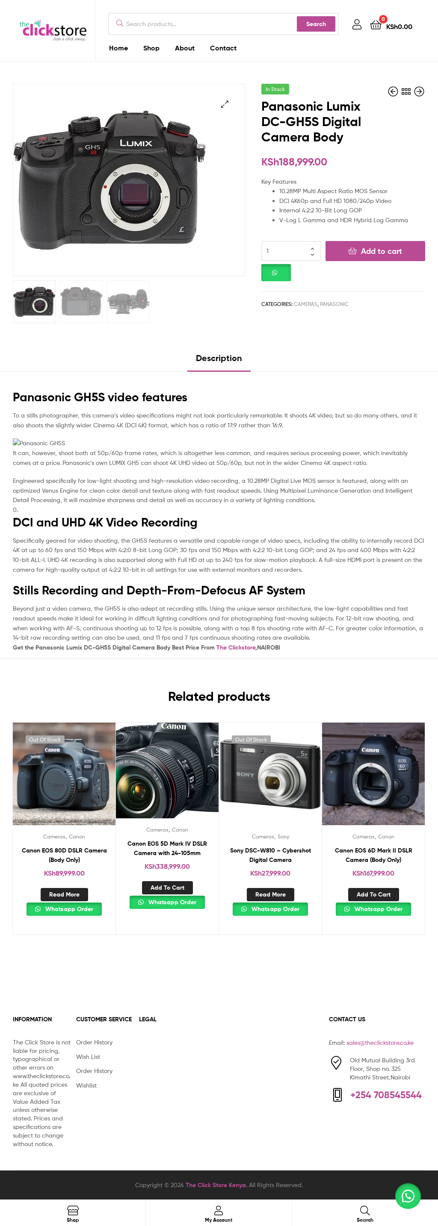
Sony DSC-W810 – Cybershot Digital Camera (270, 855)
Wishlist (86, 1085)
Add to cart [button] (167, 887)
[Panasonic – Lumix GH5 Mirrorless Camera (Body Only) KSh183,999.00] (394, 92)
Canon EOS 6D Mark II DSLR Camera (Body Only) (373, 855)
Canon (77, 836)
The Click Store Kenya (216, 1185)
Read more (64, 894)
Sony (283, 836)
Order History (94, 1042)
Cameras (305, 304)
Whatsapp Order (68, 909)
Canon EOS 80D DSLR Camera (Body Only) (64, 855)
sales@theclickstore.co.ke (380, 1042)
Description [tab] (219, 358)
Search (316, 24)
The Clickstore (235, 647)
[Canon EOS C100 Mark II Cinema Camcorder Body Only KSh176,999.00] (419, 92)
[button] (224, 104)
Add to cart (381, 251)
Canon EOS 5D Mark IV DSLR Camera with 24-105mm (167, 848)
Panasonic (334, 304)
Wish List (88, 1056)
